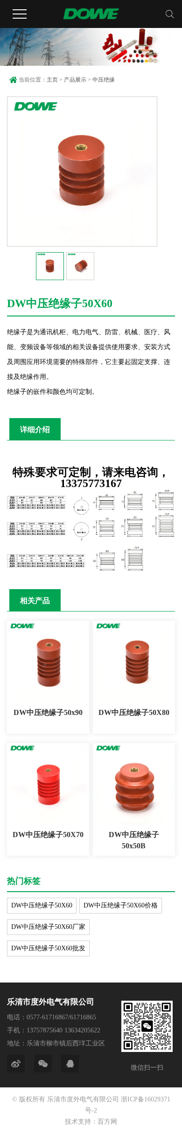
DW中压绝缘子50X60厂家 (48, 926)
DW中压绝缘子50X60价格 (121, 905)
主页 (52, 79)
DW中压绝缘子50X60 (41, 905)
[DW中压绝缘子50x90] (48, 662)
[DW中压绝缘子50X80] (134, 662)
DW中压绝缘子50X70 (48, 834)
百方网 (107, 1121)
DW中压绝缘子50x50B (134, 840)
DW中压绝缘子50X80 (133, 712)
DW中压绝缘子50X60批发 (48, 948)
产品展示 (75, 79)
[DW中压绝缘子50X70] (48, 784)
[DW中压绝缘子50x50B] (134, 784)
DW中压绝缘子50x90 (48, 712)
